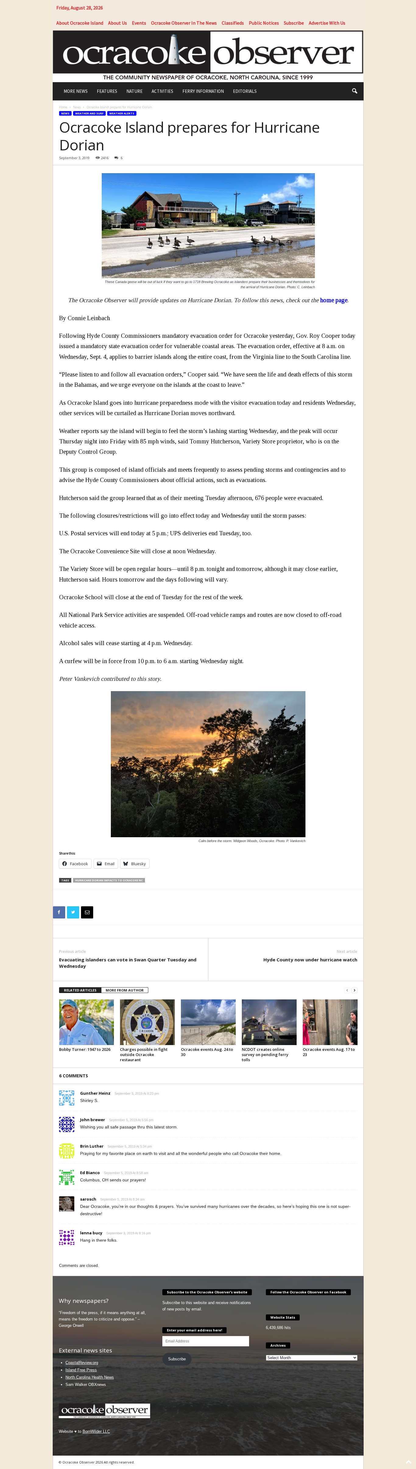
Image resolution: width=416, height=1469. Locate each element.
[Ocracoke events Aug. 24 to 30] (208, 1022)
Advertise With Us (327, 23)
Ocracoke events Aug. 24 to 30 (207, 1052)
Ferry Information (203, 91)
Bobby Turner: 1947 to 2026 (84, 1049)
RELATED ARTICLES (80, 990)
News (77, 107)
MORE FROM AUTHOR (125, 990)
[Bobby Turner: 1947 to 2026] (86, 1022)
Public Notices (264, 23)
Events (139, 23)
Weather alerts (121, 113)
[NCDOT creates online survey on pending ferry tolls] (269, 1022)
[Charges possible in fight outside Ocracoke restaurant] (147, 1022)
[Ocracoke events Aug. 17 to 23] (330, 1022)
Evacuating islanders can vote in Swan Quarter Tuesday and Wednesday (127, 963)
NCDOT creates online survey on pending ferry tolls (265, 1054)
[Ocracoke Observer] (208, 55)
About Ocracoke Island (79, 23)
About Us (117, 23)
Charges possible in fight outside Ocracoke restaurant (143, 1054)
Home (63, 107)
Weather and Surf (89, 113)
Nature (134, 91)
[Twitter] (73, 912)
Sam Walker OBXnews (85, 1384)
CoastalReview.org (81, 1362)
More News (76, 91)
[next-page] (354, 990)
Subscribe (294, 23)
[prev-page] (347, 990)
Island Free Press (81, 1370)
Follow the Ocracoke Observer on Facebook (308, 1292)
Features (107, 91)
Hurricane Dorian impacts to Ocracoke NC (109, 880)
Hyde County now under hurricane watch (310, 960)
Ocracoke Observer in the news (184, 23)
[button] (354, 91)
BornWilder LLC (96, 1431)
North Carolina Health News (89, 1377)
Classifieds (233, 23)
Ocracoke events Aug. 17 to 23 (329, 1052)
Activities (162, 91)
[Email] (87, 912)
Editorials (245, 91)
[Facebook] (59, 912)
